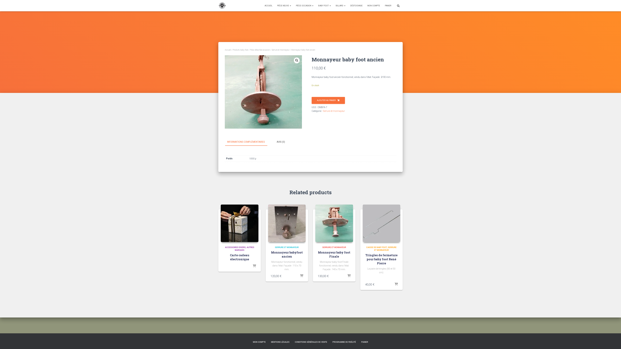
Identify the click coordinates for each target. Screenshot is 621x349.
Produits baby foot (240, 50)
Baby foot (323, 6)
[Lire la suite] (254, 266)
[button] (297, 60)
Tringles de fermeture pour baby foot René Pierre (381, 259)
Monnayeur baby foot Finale (334, 254)
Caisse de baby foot (376, 247)
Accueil (268, 6)
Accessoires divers (235, 247)
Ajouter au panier (326, 100)
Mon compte (373, 6)
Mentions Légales (280, 342)
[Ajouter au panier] (301, 276)
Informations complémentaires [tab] (246, 142)
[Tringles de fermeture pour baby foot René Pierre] (381, 223)
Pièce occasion (304, 6)
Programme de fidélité (344, 342)
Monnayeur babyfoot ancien (287, 254)
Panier (388, 6)
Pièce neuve (283, 6)
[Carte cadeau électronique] (239, 223)
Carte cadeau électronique (239, 257)
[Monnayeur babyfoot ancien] (287, 223)
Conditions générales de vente (311, 342)
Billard (340, 6)
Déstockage (356, 6)
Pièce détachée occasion (260, 50)
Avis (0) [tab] (281, 142)
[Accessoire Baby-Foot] (222, 6)
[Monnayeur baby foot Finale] (334, 223)
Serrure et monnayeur (280, 50)
